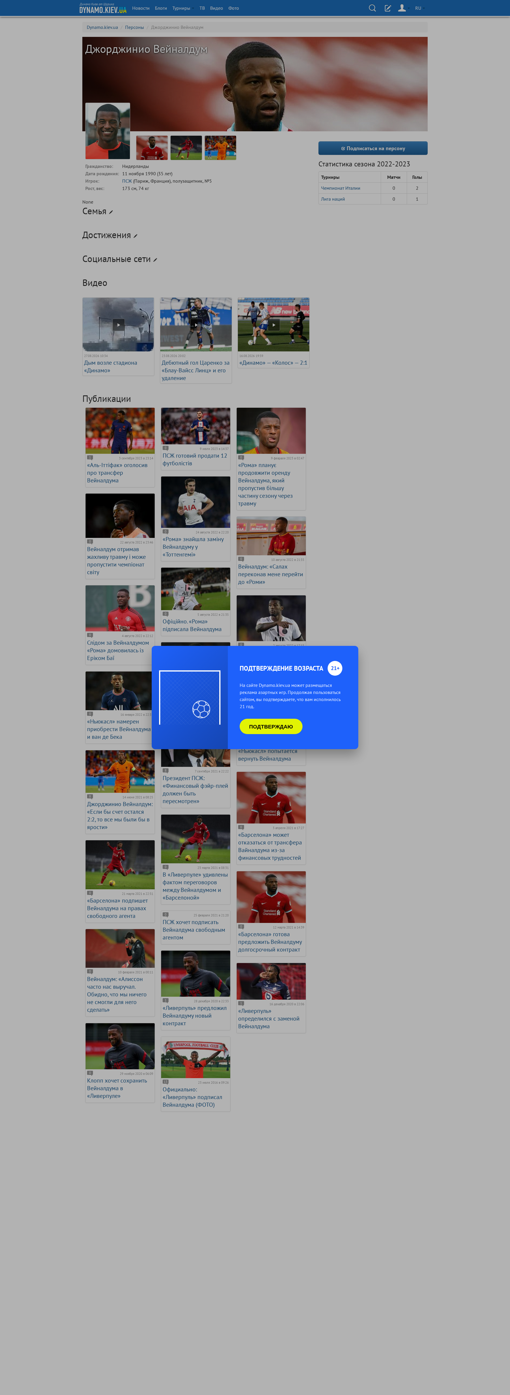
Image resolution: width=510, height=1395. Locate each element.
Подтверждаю (271, 726)
